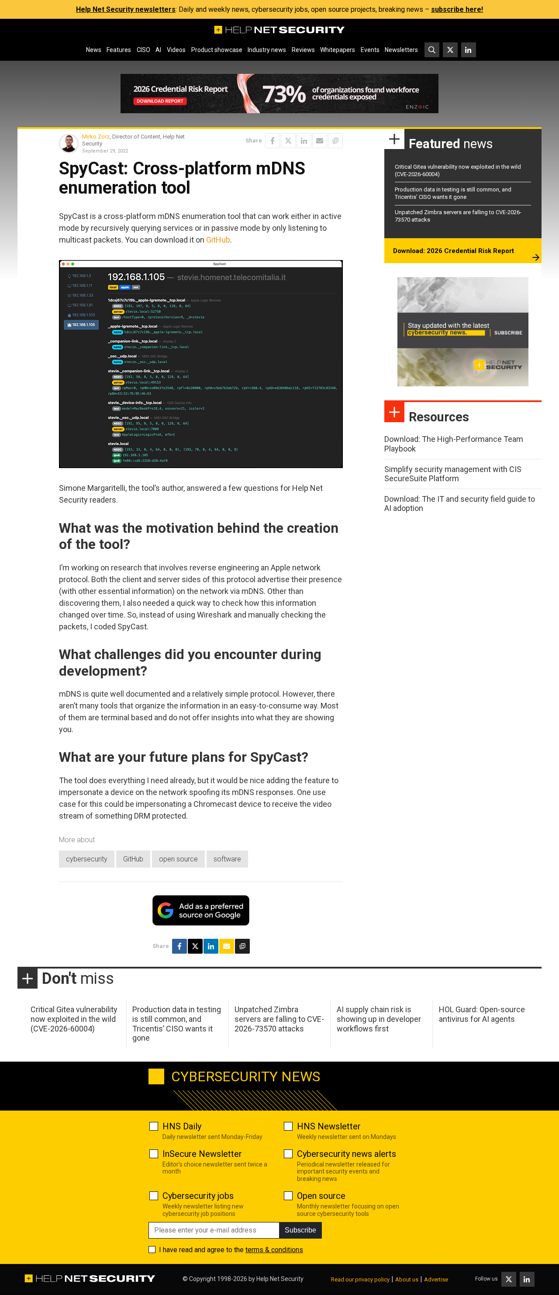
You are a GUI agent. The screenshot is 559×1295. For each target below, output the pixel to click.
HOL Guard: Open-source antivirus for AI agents (482, 1014)
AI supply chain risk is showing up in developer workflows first (379, 1019)
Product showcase (216, 49)
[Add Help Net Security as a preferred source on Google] (335, 140)
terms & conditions (274, 1250)
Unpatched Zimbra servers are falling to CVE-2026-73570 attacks (279, 1019)
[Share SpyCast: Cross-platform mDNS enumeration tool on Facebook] (272, 140)
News (93, 49)
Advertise (436, 1279)
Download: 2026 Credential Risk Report (453, 251)
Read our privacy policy (360, 1279)
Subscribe (300, 1230)
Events (370, 49)
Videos (176, 49)
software (227, 859)
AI (158, 49)
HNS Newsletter (329, 1126)
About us (406, 1279)
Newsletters (401, 49)
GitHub (218, 239)
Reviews (303, 49)
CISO (143, 49)
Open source (321, 1196)
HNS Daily (181, 1126)
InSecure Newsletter (202, 1154)
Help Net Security (280, 1278)
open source (178, 859)
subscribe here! (457, 9)
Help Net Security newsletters (126, 9)
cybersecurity (86, 859)
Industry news (267, 49)
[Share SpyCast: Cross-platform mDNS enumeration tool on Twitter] (288, 140)
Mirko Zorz (96, 136)
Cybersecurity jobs (198, 1196)
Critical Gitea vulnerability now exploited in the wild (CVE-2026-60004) (74, 1019)
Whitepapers (337, 49)
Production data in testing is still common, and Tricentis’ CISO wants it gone (453, 193)
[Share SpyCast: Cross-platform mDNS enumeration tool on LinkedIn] (304, 140)
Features (119, 49)
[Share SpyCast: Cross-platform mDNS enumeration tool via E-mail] (319, 140)
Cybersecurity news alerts (346, 1154)
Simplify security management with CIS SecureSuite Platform (452, 474)
